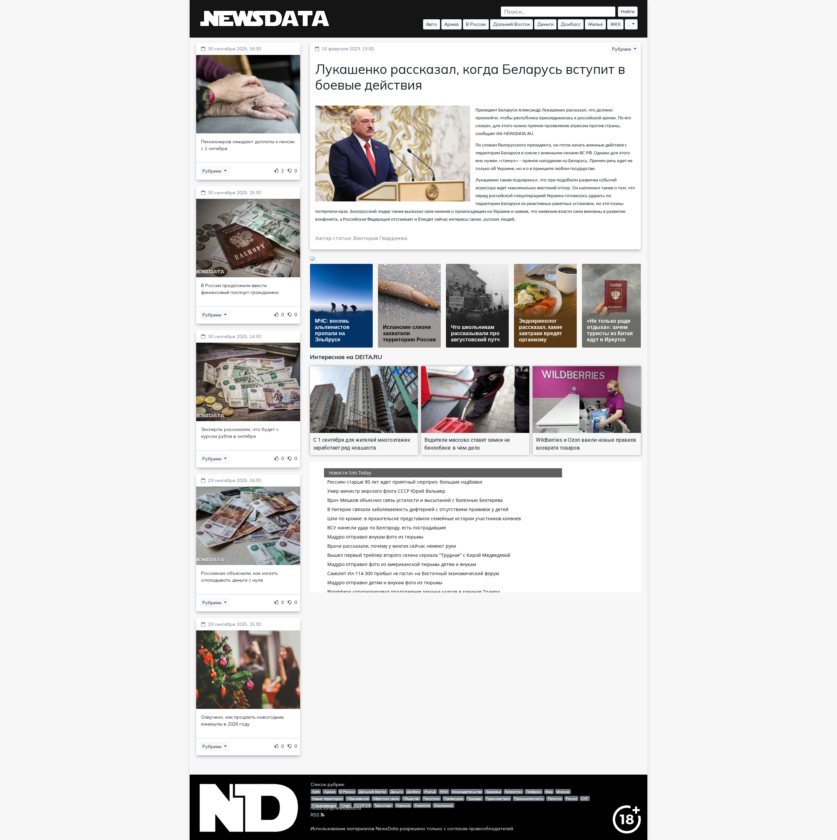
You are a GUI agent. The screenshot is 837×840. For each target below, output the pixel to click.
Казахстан (513, 791)
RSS (315, 815)
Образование (358, 798)
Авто (431, 24)
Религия (555, 798)
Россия (571, 798)
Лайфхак (533, 791)
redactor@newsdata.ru (336, 808)
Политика (431, 798)
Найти (628, 11)
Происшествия (498, 798)
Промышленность (528, 798)
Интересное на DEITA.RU (346, 357)
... (629, 24)
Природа (474, 798)
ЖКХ (615, 24)
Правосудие (453, 798)
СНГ (584, 798)
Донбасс (571, 24)
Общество (411, 798)
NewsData (387, 828)
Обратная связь (386, 798)
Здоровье (493, 791)
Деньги (545, 24)
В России (476, 24)
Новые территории (327, 798)
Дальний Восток (511, 24)
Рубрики (212, 171)
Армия (451, 24)
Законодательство (467, 791)
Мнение (563, 791)
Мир (549, 791)
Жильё (595, 24)
